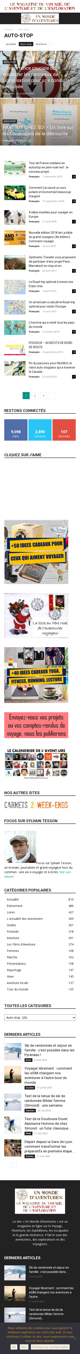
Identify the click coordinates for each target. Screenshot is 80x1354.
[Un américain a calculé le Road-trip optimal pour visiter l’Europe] (15, 307)
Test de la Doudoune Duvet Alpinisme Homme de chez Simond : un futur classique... (48, 1123)
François (8, 93)
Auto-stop (26, 44)
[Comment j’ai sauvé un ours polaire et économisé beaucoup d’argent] (15, 193)
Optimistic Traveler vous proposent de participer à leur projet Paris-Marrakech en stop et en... (52, 262)
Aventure (41, 44)
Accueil (8, 29)
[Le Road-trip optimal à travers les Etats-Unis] (15, 287)
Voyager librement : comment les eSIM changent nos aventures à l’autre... (51, 1292)
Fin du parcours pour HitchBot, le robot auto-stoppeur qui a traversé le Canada (52, 367)
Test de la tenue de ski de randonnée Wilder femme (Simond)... (46, 1314)
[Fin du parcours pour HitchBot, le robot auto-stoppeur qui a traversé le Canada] (15, 368)
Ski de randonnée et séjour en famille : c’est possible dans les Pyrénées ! (49, 1050)
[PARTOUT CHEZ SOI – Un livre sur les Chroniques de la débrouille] (40, 133)
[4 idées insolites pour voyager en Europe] (15, 217)
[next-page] (52, 395)
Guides (30, 1087)
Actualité (11, 44)
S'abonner (64, 420)
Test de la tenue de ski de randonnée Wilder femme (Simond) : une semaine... (45, 1100)
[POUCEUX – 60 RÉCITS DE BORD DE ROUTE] (15, 348)
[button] (7, 18)
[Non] (75, 1338)
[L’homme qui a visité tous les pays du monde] (15, 327)
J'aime (16, 420)
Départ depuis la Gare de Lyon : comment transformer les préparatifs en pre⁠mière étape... (49, 1146)
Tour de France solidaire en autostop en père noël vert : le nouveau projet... (48, 167)
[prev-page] (7, 1165)
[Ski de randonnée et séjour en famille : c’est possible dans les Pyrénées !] (12, 1051)
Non (24, 1347)
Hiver (28, 1059)
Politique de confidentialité (50, 1347)
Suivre (40, 420)
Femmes (30, 1110)
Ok (14, 1347)
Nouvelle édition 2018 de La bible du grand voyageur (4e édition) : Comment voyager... (51, 237)
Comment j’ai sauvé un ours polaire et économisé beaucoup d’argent (50, 192)
